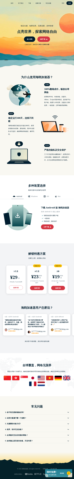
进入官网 (29, 39)
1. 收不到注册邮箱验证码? (14, 412)
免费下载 (43, 39)
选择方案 (16, 287)
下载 (29, 3)
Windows (34, 196)
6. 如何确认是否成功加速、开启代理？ (19, 441)
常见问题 (48, 3)
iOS (48, 196)
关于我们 (20, 3)
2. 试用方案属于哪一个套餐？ (15, 418)
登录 (63, 3)
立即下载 (47, 227)
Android (19, 196)
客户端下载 (54, 469)
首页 (12, 3)
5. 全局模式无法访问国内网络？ (16, 435)
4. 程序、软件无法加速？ (14, 429)
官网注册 (45, 469)
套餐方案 (38, 3)
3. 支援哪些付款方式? (13, 424)
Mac (59, 196)
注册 (69, 3)
